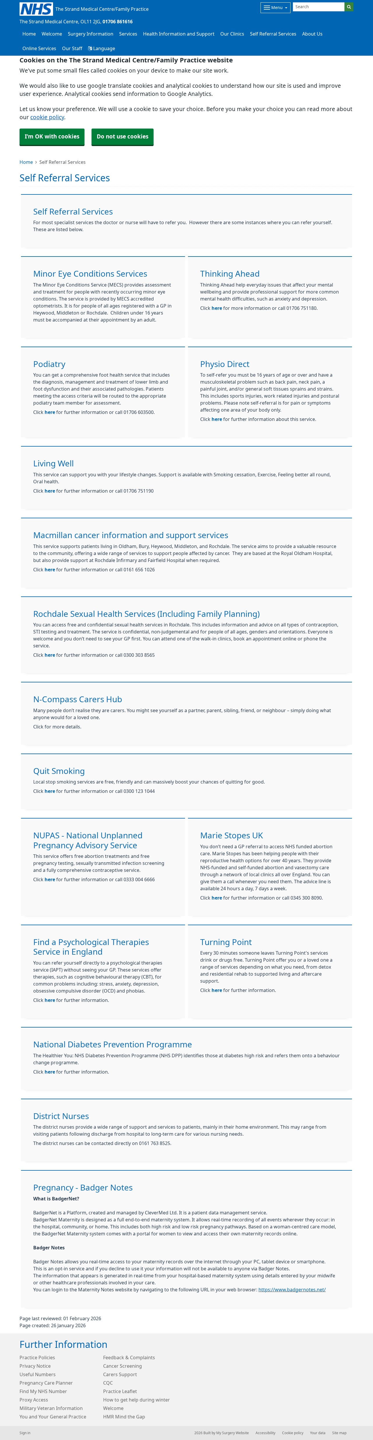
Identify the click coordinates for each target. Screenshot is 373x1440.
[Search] (348, 6)
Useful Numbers (38, 1374)
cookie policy (47, 117)
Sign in (25, 1433)
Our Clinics (232, 33)
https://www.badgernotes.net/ (292, 1289)
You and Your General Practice (53, 1416)
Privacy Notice (35, 1366)
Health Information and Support (178, 33)
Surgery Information (90, 33)
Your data (318, 1433)
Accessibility (265, 1433)
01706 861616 (118, 21)
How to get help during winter (136, 1399)
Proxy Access (34, 1399)
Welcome (52, 33)
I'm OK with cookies (52, 136)
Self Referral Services (273, 33)
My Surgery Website (232, 1433)
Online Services (39, 48)
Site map (339, 1433)
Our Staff (72, 48)
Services (128, 33)
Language (103, 48)
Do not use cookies (122, 136)
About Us (312, 33)
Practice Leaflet (120, 1391)
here (217, 308)
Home (26, 162)
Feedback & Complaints (129, 1357)
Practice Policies (37, 1357)
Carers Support (120, 1374)
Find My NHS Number (43, 1391)
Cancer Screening (122, 1366)
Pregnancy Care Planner (46, 1383)
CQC (108, 1383)
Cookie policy (292, 1433)
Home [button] (29, 33)
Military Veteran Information (51, 1408)
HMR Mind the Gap (124, 1416)
